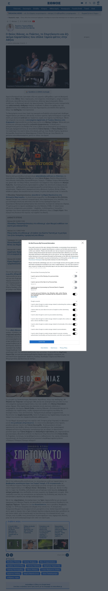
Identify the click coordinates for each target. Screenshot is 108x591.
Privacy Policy (63, 348)
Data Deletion (44, 348)
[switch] (75, 276)
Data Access (54, 348)
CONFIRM (42, 341)
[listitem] (54, 272)
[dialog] (54, 295)
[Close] (83, 243)
